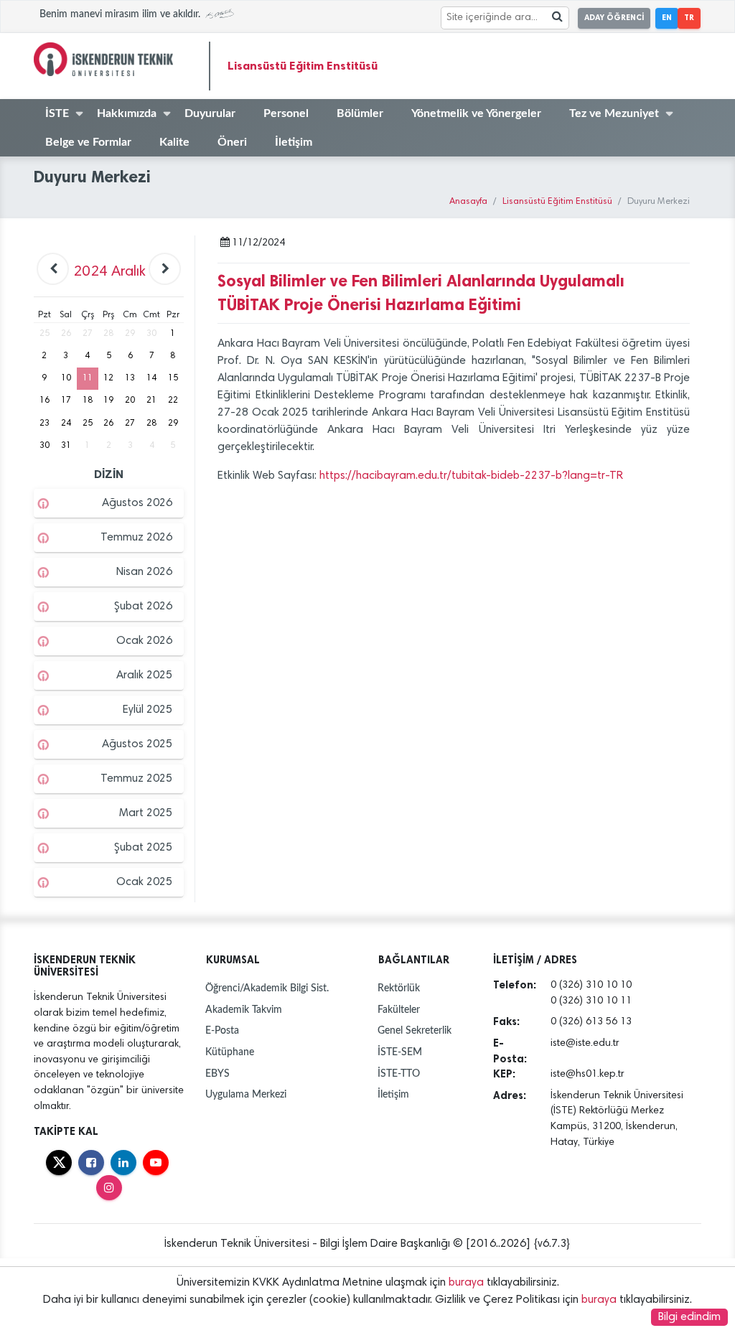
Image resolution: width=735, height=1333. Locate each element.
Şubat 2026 (143, 606)
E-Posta (222, 1030)
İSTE (57, 113)
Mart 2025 (145, 813)
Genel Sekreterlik (414, 1030)
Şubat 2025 (143, 847)
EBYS (217, 1073)
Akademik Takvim (243, 1009)
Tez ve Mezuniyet (614, 113)
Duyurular (209, 113)
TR (689, 17)
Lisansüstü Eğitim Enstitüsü (303, 66)
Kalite (174, 142)
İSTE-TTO (399, 1073)
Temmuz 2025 (136, 779)
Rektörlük (399, 988)
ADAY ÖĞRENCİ (614, 17)
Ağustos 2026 (137, 503)
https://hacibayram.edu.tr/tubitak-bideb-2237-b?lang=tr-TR (471, 476)
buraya (466, 1282)
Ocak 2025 (144, 882)
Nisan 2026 (144, 572)
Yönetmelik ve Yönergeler (476, 113)
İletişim (293, 142)
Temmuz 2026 (136, 537)
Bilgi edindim (689, 1317)
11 (88, 378)
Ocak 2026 (144, 641)
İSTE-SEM (400, 1052)
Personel (286, 113)
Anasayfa (468, 202)
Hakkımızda (126, 113)
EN (667, 17)
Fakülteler (399, 1009)
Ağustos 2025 (137, 744)
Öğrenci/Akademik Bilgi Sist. (267, 988)
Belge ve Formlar (88, 142)
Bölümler (360, 113)
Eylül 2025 (147, 710)
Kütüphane (229, 1052)
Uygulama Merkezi (245, 1094)
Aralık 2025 (144, 675)
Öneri (232, 142)
